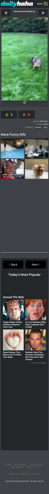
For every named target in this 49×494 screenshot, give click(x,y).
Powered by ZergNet (38, 363)
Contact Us (36, 474)
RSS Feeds (13, 474)
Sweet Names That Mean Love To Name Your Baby (12, 354)
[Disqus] (24, 216)
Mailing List (24, 474)
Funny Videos (20, 465)
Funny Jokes (32, 467)
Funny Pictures (36, 465)
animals (38, 127)
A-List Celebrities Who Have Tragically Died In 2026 (35, 324)
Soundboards (17, 467)
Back (14, 264)
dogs (45, 127)
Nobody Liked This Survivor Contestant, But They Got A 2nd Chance (34, 355)
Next (35, 264)
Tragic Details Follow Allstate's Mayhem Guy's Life (12, 324)
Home (8, 465)
